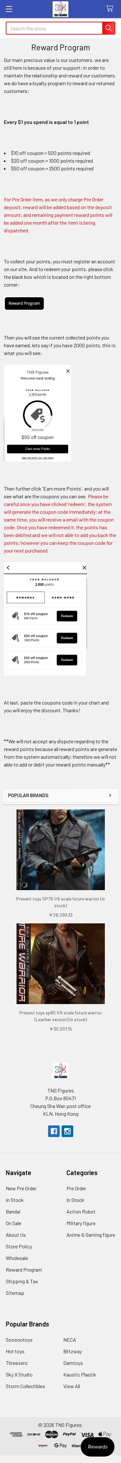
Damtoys (73, 1363)
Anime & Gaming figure (90, 1235)
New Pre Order (21, 1188)
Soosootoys (19, 1339)
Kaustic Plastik (79, 1374)
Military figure (81, 1223)
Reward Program (24, 1269)
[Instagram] (67, 1131)
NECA (69, 1339)
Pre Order (76, 1188)
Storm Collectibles (25, 1386)
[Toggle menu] (9, 9)
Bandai (13, 1211)
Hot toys (15, 1351)
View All (71, 1386)
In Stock (15, 1200)
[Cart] (111, 9)
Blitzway (72, 1351)
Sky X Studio (19, 1374)
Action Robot (81, 1211)
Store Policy (19, 1246)
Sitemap (15, 1293)
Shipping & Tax (22, 1281)
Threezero (17, 1363)
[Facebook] (54, 1131)
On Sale (13, 1223)
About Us (16, 1235)
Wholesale (17, 1258)
